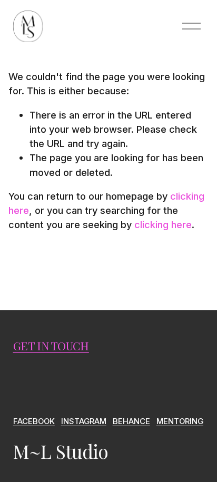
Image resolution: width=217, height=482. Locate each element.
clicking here (163, 224)
